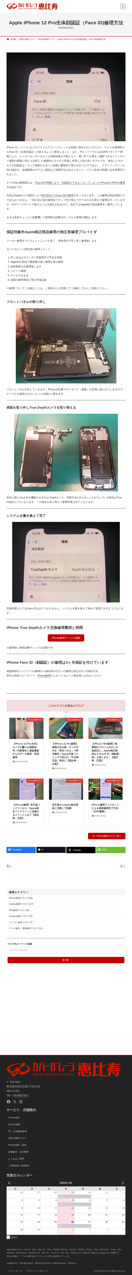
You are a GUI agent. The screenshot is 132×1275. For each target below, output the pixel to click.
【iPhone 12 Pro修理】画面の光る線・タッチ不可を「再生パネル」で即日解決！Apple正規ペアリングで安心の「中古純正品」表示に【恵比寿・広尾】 (65, 753)
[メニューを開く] (122, 6)
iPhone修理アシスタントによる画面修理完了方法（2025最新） (105, 808)
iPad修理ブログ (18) (19, 910)
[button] (66, 638)
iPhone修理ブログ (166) (21, 898)
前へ (9, 865)
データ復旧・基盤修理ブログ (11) (25, 928)
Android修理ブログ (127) (21, 904)
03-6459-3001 (21, 1095)
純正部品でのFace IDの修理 (57, 195)
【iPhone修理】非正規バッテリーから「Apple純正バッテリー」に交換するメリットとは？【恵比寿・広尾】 (26, 811)
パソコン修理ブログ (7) (20, 922)
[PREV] (10, 1183)
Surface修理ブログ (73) (20, 916)
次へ (122, 865)
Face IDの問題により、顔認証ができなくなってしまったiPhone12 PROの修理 (80, 182)
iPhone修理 (43, 675)
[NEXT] (122, 1183)
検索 (66, 960)
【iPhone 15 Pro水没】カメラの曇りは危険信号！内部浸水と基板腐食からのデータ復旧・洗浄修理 (26, 750)
